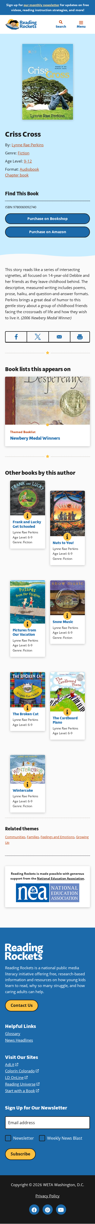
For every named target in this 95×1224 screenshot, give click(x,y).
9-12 (28, 161)
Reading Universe (22, 1084)
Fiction (23, 152)
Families (33, 837)
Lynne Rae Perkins (28, 144)
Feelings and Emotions (57, 837)
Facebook (34, 1209)
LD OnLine (16, 1077)
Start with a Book (22, 1090)
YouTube (61, 1209)
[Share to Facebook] (16, 336)
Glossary (12, 1033)
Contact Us (22, 1005)
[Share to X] (38, 336)
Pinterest (47, 1209)
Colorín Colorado (22, 1070)
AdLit (11, 1064)
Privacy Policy (47, 1195)
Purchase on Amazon (47, 231)
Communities (15, 837)
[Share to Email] (59, 336)
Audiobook (29, 169)
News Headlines (19, 1040)
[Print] (80, 336)
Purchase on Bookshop (47, 218)
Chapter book (17, 175)
